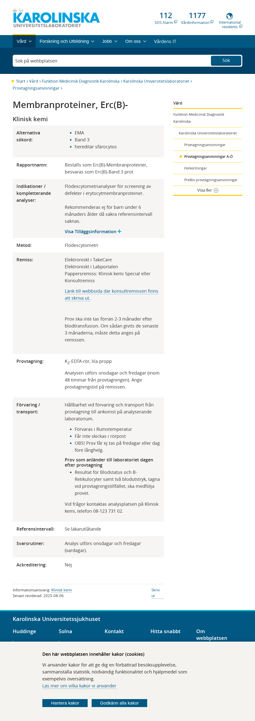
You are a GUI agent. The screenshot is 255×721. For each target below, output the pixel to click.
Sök (226, 60)
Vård (33, 81)
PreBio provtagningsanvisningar (211, 179)
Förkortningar (195, 168)
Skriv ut (155, 592)
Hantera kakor (65, 703)
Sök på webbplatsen (36, 61)
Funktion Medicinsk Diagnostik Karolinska (81, 81)
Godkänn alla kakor (119, 703)
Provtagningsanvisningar (36, 88)
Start (20, 81)
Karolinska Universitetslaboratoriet (156, 81)
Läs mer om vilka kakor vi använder (79, 686)
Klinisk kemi (61, 589)
